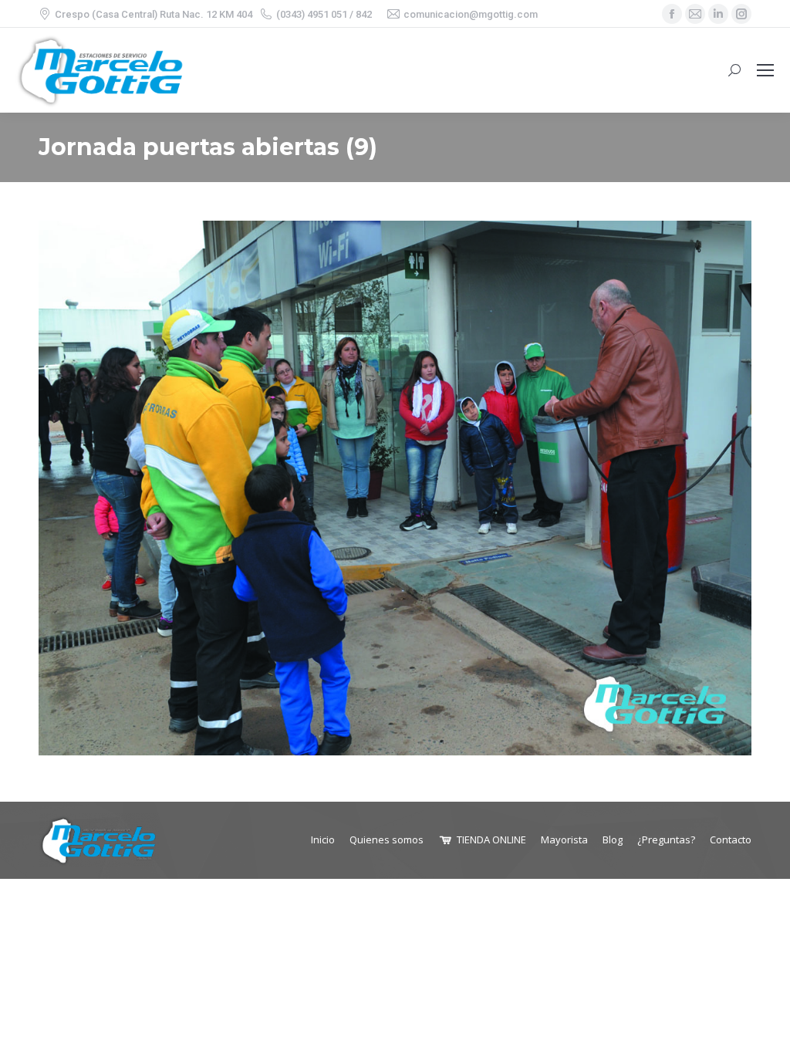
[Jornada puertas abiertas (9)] (395, 488)
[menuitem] (323, 840)
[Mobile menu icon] (765, 70)
